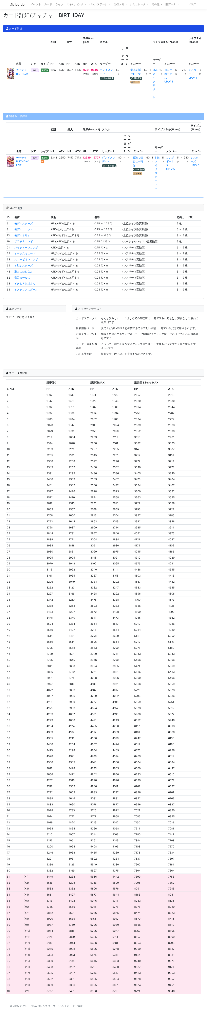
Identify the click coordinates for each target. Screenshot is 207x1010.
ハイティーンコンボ (26, 247)
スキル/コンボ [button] (75, 4)
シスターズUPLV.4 (192, 73)
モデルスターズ (23, 223)
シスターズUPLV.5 (195, 161)
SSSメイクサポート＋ (157, 173)
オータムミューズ (24, 253)
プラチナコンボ (23, 241)
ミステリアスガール (26, 289)
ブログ (192, 4)
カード (48, 4)
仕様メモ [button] (119, 4)
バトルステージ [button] (98, 4)
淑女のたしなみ (23, 271)
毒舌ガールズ (22, 277)
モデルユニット (23, 229)
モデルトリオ (22, 235)
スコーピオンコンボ (26, 259)
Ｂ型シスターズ (23, 265)
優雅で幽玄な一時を (138, 161)
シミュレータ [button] (138, 4)
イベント (36, 4)
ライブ (59, 4)
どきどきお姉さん (24, 283)
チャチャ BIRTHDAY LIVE (22, 161)
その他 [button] (156, 4)
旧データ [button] (171, 4)
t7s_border (18, 4)
